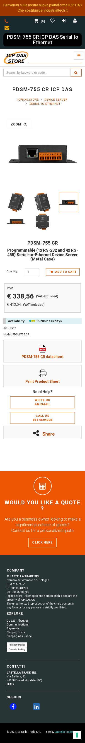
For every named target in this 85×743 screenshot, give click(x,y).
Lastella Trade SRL (66, 731)
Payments (13, 628)
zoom (16, 124)
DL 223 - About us (18, 620)
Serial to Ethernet (45, 103)
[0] (43, 21)
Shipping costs (16, 632)
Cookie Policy (17, 649)
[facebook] (13, 707)
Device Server (55, 99)
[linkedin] (36, 707)
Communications (18, 624)
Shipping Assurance (19, 636)
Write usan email (42, 402)
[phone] (6, 22)
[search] (76, 73)
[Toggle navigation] (79, 55)
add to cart (65, 271)
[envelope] (7, 28)
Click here (42, 542)
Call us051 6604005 (42, 418)
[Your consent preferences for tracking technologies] (77, 735)
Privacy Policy (17, 644)
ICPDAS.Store (28, 99)
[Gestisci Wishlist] (53, 21)
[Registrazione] (64, 21)
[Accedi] (75, 21)
